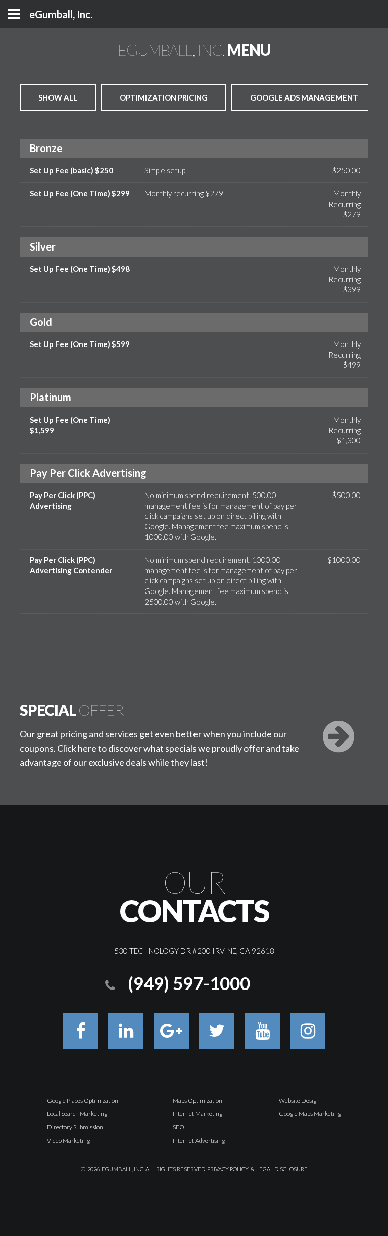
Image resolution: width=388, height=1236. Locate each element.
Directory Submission (75, 1127)
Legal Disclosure (282, 1169)
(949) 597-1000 (189, 983)
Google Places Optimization (82, 1100)
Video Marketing (68, 1140)
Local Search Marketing (77, 1113)
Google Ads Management (304, 97)
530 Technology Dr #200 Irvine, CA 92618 (194, 950)
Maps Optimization (197, 1100)
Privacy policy (228, 1169)
